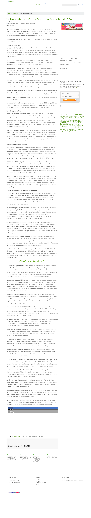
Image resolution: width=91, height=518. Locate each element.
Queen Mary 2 (69, 128)
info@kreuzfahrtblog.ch (14, 484)
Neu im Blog (46, 10)
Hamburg (74, 120)
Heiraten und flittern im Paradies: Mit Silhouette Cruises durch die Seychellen (71, 67)
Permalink (24, 436)
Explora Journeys (67, 119)
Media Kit (38, 481)
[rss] (83, 4)
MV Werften (78, 124)
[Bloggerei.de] (17, 492)
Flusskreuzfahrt (74, 119)
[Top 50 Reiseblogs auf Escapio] (39, 4)
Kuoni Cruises (69, 122)
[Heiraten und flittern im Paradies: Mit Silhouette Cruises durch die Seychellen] (39, 455)
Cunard (61, 119)
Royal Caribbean (63, 129)
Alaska (67, 116)
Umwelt (67, 132)
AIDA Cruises (77, 114)
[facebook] (80, 4)
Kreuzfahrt (82, 121)
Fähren (70, 120)
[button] (10, 408)
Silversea (72, 129)
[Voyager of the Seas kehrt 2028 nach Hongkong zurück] (52, 454)
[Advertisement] (32, 424)
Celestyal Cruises (66, 117)
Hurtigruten (75, 121)
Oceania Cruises (66, 127)
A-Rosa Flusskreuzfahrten (66, 115)
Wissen (78, 10)
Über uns (38, 479)
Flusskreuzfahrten (68, 10)
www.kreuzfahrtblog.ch (14, 485)
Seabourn (69, 129)
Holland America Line (68, 121)
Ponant (79, 126)
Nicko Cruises (69, 125)
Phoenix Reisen (75, 126)
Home (9, 10)
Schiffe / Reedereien (26, 10)
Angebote (38, 10)
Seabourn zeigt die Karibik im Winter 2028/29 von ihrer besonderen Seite (71, 63)
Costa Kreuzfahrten (76, 117)
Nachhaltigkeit (63, 125)
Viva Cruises (72, 132)
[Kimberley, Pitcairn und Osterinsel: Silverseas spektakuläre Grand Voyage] (12, 455)
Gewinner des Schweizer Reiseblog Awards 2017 (72, 479)
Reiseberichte (56, 10)
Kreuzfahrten (63, 123)
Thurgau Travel (73, 130)
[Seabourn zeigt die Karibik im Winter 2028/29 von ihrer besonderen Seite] (25, 455)
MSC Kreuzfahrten (70, 124)
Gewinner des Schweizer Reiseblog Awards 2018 (72, 480)
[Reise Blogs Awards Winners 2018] (51, 4)
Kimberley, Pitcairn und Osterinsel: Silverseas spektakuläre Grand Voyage (70, 59)
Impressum (38, 484)
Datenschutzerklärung (41, 482)
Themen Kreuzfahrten (66, 130)
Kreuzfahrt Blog (16, 436)
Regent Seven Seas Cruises (78, 128)
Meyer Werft (75, 123)
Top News (15, 10)
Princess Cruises (63, 128)
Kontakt (38, 486)
